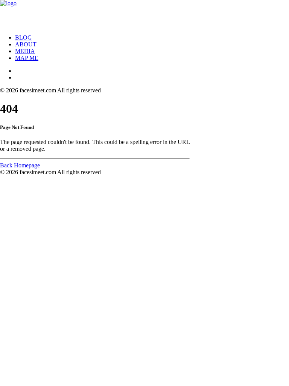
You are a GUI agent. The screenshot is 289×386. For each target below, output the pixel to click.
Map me (26, 58)
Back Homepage (20, 165)
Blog (23, 37)
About (26, 44)
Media (25, 51)
